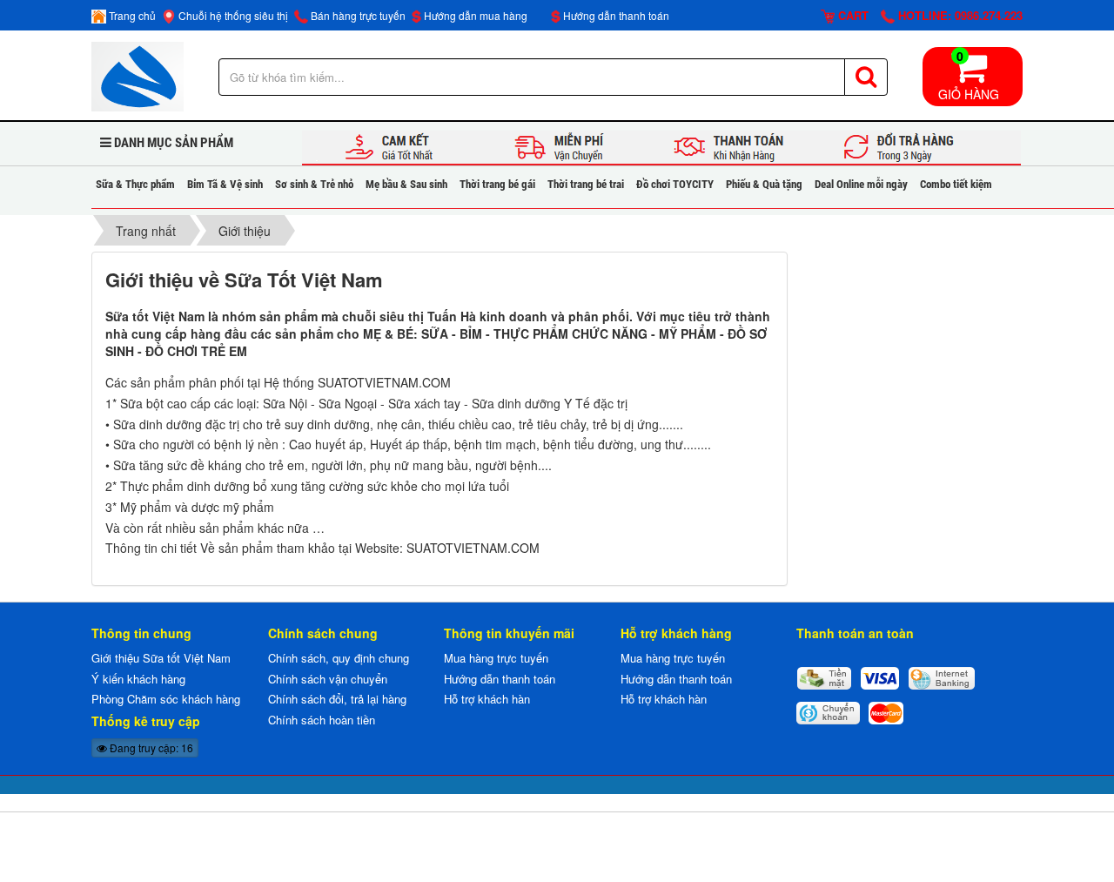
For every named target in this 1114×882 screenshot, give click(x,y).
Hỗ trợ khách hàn (487, 698)
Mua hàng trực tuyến (496, 658)
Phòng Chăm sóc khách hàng (165, 698)
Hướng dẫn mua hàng (474, 16)
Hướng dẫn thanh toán (614, 16)
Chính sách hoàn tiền (321, 719)
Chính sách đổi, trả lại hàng (337, 698)
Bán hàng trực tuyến (357, 16)
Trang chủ (131, 16)
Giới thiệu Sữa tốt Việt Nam (161, 658)
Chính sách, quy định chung (338, 658)
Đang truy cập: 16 (150, 747)
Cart (852, 16)
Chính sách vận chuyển (327, 678)
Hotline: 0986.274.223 (959, 16)
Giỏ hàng (968, 75)
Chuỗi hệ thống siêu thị (232, 16)
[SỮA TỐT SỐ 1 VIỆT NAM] (137, 75)
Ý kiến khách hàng (138, 678)
